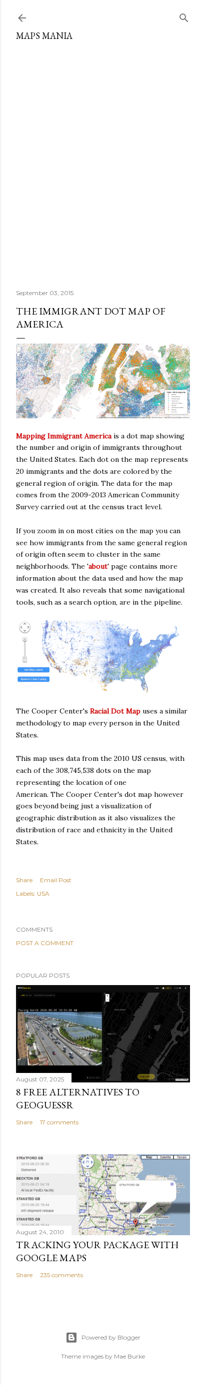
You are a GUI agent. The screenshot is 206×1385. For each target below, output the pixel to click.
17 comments (59, 1122)
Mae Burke (129, 1356)
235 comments (61, 1275)
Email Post (56, 880)
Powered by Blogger (111, 1337)
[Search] (184, 15)
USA (43, 893)
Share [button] (24, 880)
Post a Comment (45, 943)
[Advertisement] (103, 161)
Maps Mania (44, 35)
